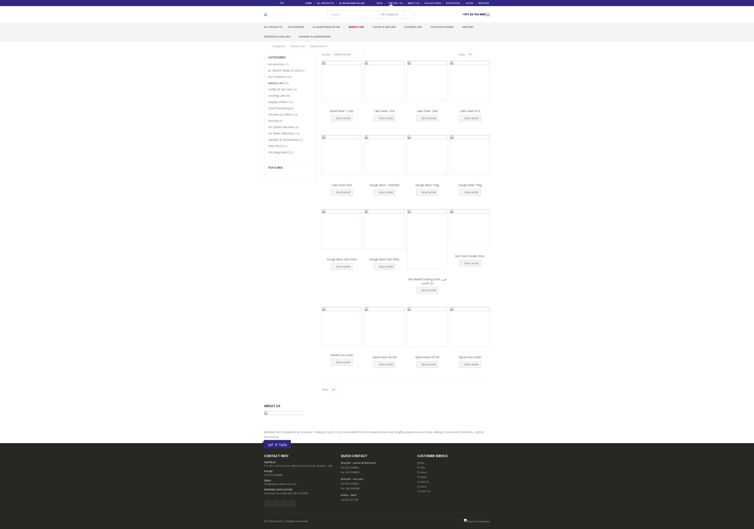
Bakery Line (356, 27)
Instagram (284, 503)
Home (308, 3)
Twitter (276, 503)
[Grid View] (484, 54)
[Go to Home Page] (265, 46)
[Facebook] (265, 3)
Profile (421, 467)
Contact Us (395, 3)
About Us (413, 3)
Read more (343, 118)
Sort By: (326, 54)
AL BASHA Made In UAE (352, 3)
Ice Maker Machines (281, 133)
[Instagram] (275, 3)
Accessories (296, 27)
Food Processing (442, 27)
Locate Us (423, 481)
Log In (469, 3)
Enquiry (421, 486)
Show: (461, 54)
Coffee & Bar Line (384, 27)
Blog (380, 3)
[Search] (409, 14)
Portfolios (453, 3)
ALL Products (325, 3)
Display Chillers (278, 102)
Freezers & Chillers (277, 36)
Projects (422, 477)
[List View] (488, 54)
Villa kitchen (433, 3)
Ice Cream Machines (281, 127)
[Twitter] (270, 3)
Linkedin (292, 503)
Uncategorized (277, 152)
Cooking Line (413, 27)
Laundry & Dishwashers (314, 36)
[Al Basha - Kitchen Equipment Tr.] (271, 14)
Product (422, 472)
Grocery (468, 27)
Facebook (268, 503)
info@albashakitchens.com (280, 484)
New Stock (275, 146)
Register (483, 3)
